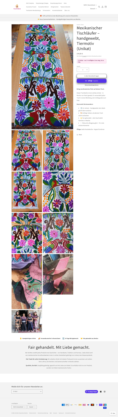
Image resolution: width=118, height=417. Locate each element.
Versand (84, 56)
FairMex (17, 413)
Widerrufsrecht (32, 413)
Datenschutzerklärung (43, 413)
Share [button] (80, 134)
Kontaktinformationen (70, 413)
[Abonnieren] (41, 391)
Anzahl (78, 66)
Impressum (61, 413)
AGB (51, 413)
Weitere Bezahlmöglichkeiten (91, 85)
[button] (99, 7)
